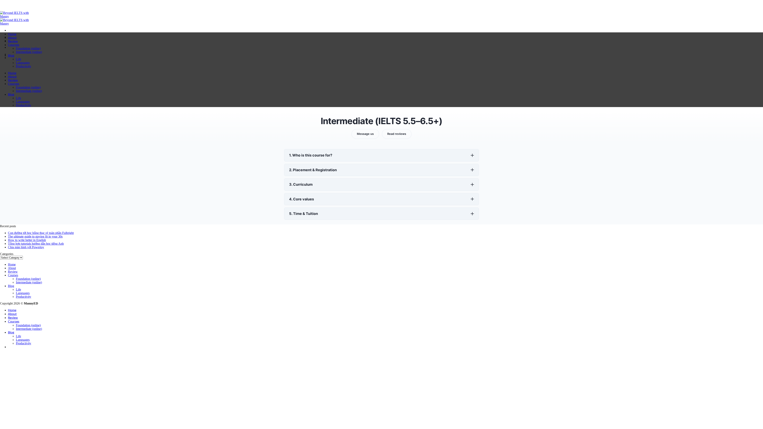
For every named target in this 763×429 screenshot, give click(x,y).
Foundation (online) (28, 48)
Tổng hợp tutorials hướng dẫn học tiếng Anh (36, 243)
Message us (365, 134)
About (12, 37)
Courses (13, 44)
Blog (11, 55)
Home (12, 34)
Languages (23, 62)
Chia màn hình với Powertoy (26, 247)
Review (13, 41)
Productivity (23, 66)
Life (18, 59)
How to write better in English (27, 240)
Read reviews (396, 134)
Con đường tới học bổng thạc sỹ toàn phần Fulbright (41, 233)
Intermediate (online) (29, 52)
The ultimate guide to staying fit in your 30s (35, 236)
